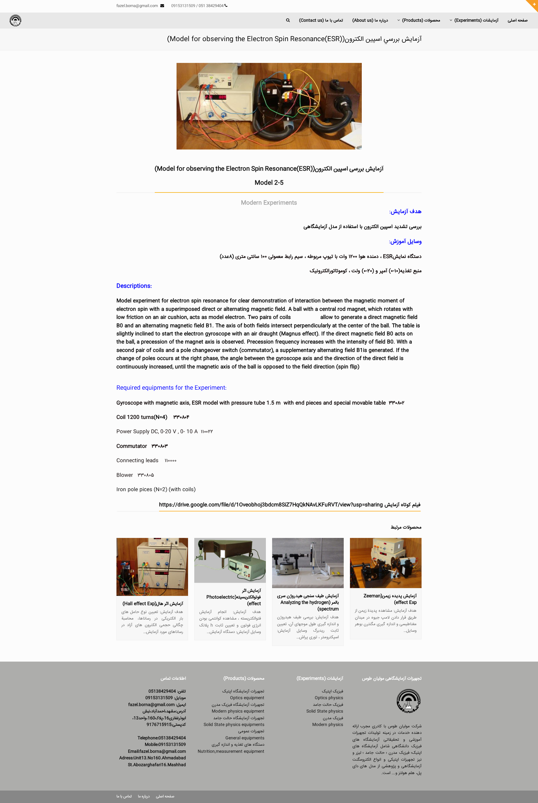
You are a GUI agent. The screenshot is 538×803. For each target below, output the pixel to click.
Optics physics (329, 698)
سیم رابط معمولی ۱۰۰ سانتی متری (269, 257)
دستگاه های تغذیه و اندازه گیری (238, 745)
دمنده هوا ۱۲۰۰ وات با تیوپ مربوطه (343, 257)
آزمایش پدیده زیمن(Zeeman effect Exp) (390, 599)
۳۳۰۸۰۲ (396, 403)
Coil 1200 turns (135, 417)
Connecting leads (137, 461)
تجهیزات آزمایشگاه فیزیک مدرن (238, 705)
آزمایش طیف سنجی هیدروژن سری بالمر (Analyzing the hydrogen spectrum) (308, 603)
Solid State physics (324, 711)
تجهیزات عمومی (251, 731)
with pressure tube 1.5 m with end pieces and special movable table (302, 403)
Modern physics (327, 725)
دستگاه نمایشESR (402, 257)
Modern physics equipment (238, 711)
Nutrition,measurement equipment (231, 751)
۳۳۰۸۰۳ (160, 446)
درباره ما (144, 797)
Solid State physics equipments (234, 725)
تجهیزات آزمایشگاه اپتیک (243, 691)
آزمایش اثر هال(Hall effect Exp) (153, 604)
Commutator (131, 446)
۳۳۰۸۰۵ (146, 475)
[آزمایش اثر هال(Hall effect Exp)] (152, 592)
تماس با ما (124, 797)
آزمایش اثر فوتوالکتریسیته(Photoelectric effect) (233, 597)
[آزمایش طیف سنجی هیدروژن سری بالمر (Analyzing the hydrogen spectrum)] (308, 585)
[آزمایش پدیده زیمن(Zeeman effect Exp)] (386, 585)
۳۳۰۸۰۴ (180, 417)
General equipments (244, 738)
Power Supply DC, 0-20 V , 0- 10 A (157, 432)
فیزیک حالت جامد (328, 705)
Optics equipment (247, 698)
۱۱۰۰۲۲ (207, 432)
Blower (124, 475)
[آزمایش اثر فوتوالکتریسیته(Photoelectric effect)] (230, 579)
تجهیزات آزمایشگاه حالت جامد (238, 718)
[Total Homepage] (409, 713)
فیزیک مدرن (333, 718)
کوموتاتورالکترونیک (328, 271)
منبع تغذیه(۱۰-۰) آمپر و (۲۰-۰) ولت (387, 271)
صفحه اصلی (165, 797)
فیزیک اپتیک (332, 691)
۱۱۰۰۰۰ (171, 461)
